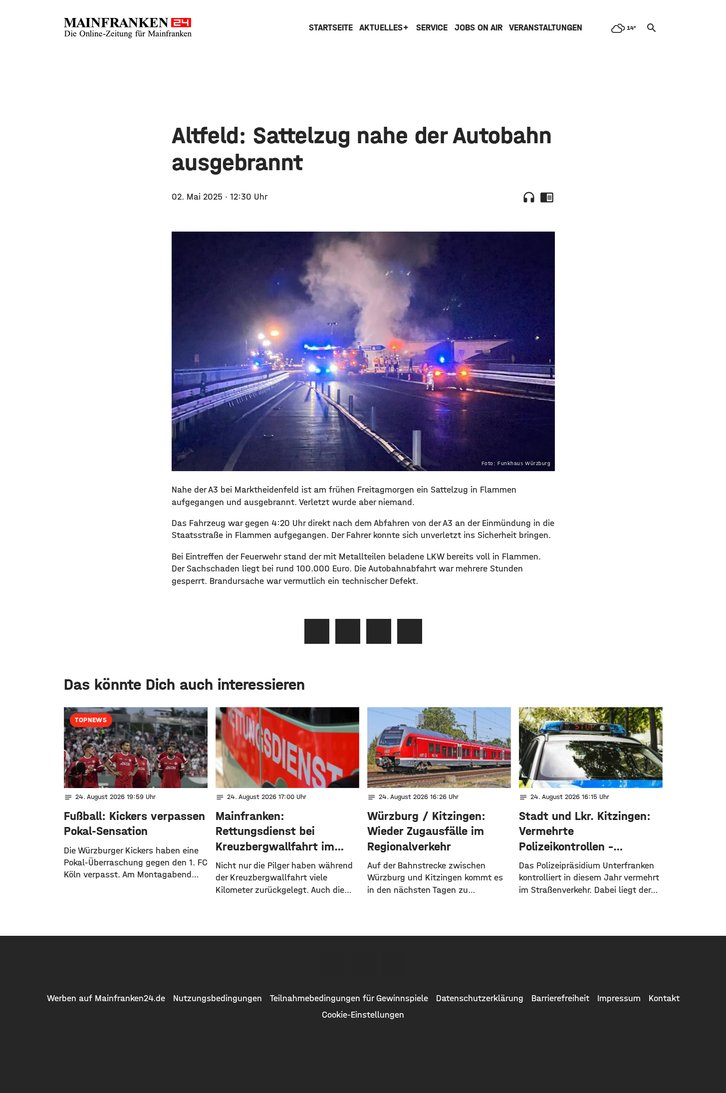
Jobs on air (478, 27)
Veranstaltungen (545, 27)
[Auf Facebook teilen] (316, 631)
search (652, 28)
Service (432, 27)
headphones (529, 197)
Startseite (331, 27)
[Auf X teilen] (347, 631)
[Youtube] (394, 964)
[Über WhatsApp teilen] (378, 631)
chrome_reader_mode (547, 197)
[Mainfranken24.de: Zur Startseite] (128, 27)
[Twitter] (363, 964)
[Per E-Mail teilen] (409, 631)
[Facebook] (332, 964)
